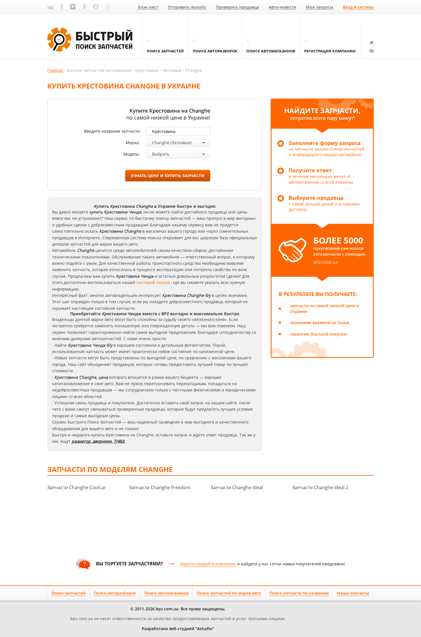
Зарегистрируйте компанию (208, 564)
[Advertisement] (210, 532)
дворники (102, 441)
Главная (55, 70)
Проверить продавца (237, 7)
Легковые (171, 70)
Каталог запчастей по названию (99, 70)
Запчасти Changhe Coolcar (76, 487)
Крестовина (147, 70)
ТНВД (119, 441)
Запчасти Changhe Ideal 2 (320, 487)
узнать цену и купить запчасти (167, 175)
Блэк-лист (148, 7)
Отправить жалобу (187, 7)
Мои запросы (319, 7)
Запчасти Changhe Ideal (236, 487)
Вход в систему (358, 7)
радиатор (81, 441)
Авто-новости (282, 7)
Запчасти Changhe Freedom (159, 487)
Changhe (193, 70)
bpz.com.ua (325, 262)
